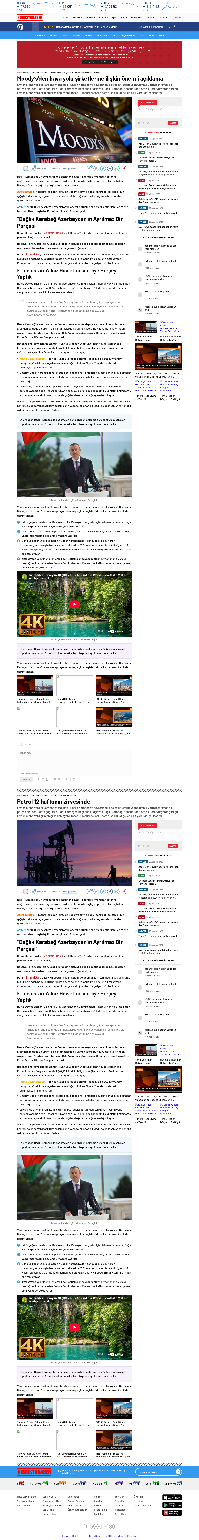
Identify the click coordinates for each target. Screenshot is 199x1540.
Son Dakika (63, 17)
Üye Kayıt (138, 1501)
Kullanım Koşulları (119, 1536)
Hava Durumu (79, 1483)
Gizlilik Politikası (88, 1536)
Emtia (151, 35)
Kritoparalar (102, 35)
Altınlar (65, 35)
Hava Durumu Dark (26, 1496)
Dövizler (53, 35)
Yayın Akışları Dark (52, 1501)
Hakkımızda (67, 1536)
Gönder (26, 779)
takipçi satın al (50, 1514)
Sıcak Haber (121, 1514)
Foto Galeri (136, 17)
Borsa (115, 35)
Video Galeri (121, 1501)
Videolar (150, 17)
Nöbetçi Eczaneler (52, 1505)
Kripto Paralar (173, 1483)
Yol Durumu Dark (25, 1501)
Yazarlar (163, 17)
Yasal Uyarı (133, 1536)
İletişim (76, 1536)
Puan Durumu (100, 1483)
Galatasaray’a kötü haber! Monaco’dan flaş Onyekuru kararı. (87, 26)
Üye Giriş (138, 1496)
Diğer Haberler (128, 35)
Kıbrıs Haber (22, 72)
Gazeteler (177, 17)
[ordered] (55, 779)
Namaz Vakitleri (39, 1483)
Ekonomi (103, 17)
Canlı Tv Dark (49, 1496)
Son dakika (151, 26)
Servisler (77, 17)
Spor (114, 17)
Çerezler (100, 1536)
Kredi (161, 35)
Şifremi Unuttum (142, 1505)
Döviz (142, 35)
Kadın (124, 17)
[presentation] (28, 26)
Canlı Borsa (40, 35)
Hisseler (76, 35)
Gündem (90, 17)
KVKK (107, 1536)
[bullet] (59, 779)
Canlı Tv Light (24, 1505)
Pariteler (88, 35)
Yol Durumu (152, 1483)
